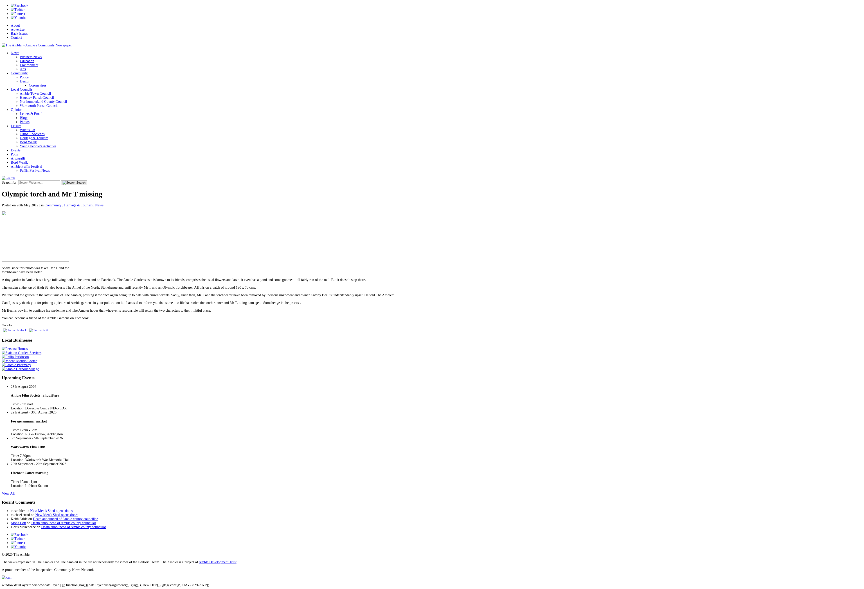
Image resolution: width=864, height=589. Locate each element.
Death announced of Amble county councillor (65, 519)
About (15, 25)
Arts (23, 69)
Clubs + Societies (32, 134)
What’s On (27, 130)
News (15, 53)
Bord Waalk (28, 142)
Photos (24, 122)
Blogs (24, 118)
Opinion (16, 110)
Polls (14, 154)
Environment (29, 65)
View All (8, 493)
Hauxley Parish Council (37, 97)
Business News (31, 57)
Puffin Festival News (35, 170)
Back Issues (19, 33)
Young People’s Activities (38, 146)
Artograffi (18, 158)
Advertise (18, 29)
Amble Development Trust (217, 562)
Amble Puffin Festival (26, 166)
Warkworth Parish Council (39, 105)
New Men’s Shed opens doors (51, 511)
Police (24, 77)
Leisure (16, 126)
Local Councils (21, 89)
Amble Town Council (35, 93)
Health (24, 81)
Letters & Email (31, 114)
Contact (16, 37)
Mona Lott (18, 523)
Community (19, 73)
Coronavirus (37, 85)
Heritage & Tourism (34, 138)
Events (15, 150)
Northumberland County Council (43, 101)
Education (27, 61)
